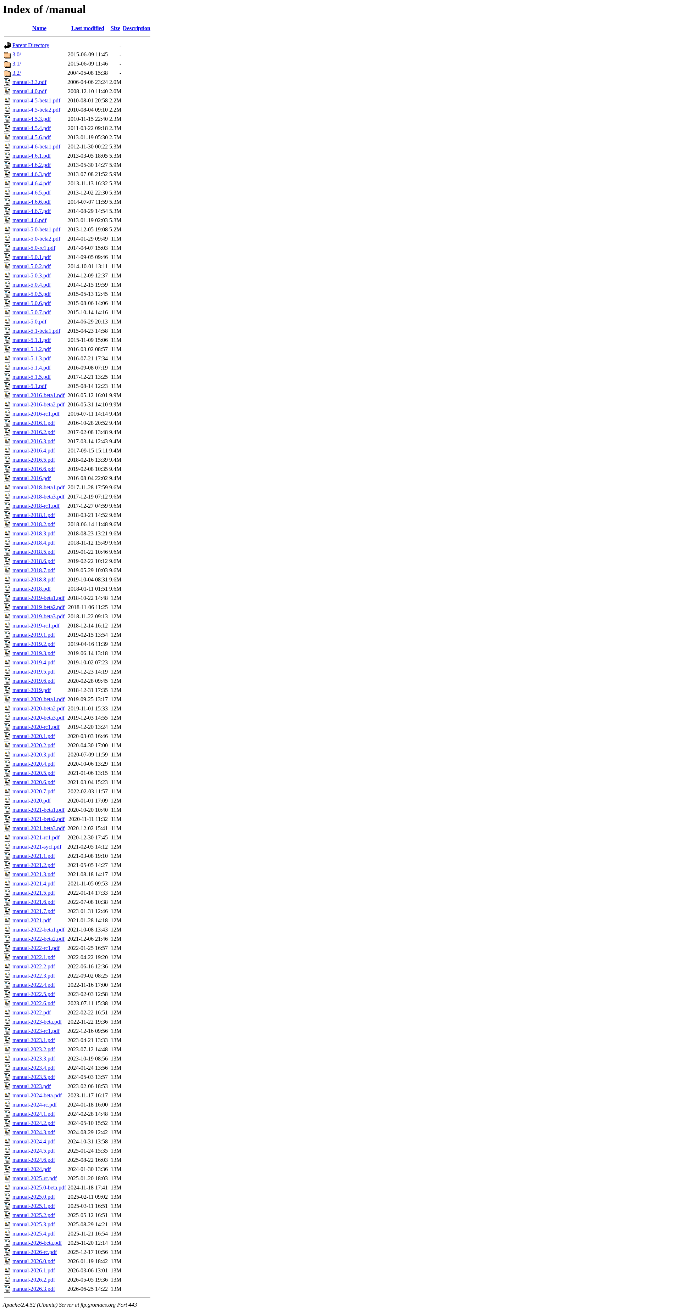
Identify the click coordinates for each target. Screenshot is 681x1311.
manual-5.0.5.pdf (31, 294)
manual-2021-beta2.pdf (38, 819)
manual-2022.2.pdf (33, 966)
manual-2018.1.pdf (33, 515)
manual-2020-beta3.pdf (38, 718)
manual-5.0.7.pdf (31, 312)
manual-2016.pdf (31, 478)
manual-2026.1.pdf (33, 1270)
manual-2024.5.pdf (33, 1151)
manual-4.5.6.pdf (31, 137)
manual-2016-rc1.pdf (36, 414)
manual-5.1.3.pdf (31, 358)
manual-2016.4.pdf (33, 451)
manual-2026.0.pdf (33, 1261)
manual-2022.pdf (31, 1012)
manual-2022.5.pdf (33, 994)
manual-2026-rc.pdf (34, 1252)
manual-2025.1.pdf (33, 1206)
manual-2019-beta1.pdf (38, 598)
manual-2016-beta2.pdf (38, 404)
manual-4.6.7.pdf (31, 211)
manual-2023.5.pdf (33, 1077)
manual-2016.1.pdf (33, 423)
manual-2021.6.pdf (33, 902)
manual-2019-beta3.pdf (38, 616)
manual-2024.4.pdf (33, 1141)
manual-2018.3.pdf (33, 533)
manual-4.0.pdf (29, 91)
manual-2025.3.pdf (33, 1224)
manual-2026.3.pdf (33, 1289)
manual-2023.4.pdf (33, 1068)
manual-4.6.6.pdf (31, 202)
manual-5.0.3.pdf (31, 275)
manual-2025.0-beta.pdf (39, 1188)
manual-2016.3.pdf (33, 441)
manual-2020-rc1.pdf (36, 727)
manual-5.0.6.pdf (31, 303)
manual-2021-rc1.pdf (36, 837)
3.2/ (16, 73)
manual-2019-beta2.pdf (38, 607)
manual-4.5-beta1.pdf (36, 100)
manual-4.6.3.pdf (31, 174)
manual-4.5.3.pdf (31, 119)
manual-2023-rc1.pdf (36, 1031)
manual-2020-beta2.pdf (38, 708)
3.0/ (16, 54)
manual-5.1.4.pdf (31, 368)
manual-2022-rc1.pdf (36, 948)
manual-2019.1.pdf (33, 635)
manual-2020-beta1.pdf (38, 699)
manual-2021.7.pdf (33, 911)
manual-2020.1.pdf (33, 736)
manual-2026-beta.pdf (37, 1243)
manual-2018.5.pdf (33, 552)
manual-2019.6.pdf (33, 681)
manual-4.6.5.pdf (31, 193)
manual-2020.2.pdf (33, 745)
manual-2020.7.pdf (33, 791)
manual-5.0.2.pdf (31, 266)
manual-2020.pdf (31, 801)
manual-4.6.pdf (29, 220)
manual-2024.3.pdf (33, 1132)
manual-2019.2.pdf (33, 644)
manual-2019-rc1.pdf (36, 626)
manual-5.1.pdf (29, 386)
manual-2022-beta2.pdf (38, 939)
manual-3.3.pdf (29, 82)
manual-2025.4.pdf (33, 1234)
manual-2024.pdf (31, 1169)
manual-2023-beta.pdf (37, 1022)
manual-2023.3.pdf (33, 1059)
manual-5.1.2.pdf (31, 349)
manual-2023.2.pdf (33, 1049)
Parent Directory (30, 45)
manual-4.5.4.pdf (31, 128)
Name (39, 28)
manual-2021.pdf (31, 920)
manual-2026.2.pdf (33, 1280)
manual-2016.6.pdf (33, 469)
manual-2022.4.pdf (33, 985)
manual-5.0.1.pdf (31, 257)
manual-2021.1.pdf (33, 856)
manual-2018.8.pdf (33, 579)
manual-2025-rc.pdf (34, 1178)
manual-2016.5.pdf (33, 460)
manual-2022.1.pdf (33, 957)
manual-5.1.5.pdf (31, 377)
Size (115, 28)
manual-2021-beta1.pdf (38, 810)
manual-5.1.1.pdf (31, 340)
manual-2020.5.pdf (33, 773)
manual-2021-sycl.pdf (36, 847)
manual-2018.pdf (31, 589)
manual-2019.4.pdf (33, 662)
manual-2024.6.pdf (33, 1160)
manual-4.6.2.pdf (31, 165)
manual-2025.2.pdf (33, 1215)
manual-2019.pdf (31, 690)
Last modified (87, 28)
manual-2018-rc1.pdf (36, 506)
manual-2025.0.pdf (33, 1197)
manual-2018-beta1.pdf (38, 487)
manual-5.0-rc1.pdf (33, 248)
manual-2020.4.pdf (33, 764)
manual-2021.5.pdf (33, 893)
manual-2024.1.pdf (33, 1114)
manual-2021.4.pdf (33, 883)
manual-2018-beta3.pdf (38, 497)
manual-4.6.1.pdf (31, 156)
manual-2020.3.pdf (33, 755)
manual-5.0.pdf (29, 322)
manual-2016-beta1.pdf (38, 395)
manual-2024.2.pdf (33, 1123)
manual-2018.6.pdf (33, 561)
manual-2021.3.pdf (33, 874)
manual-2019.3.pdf (33, 653)
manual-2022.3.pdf (33, 976)
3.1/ (16, 64)
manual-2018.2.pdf (33, 524)
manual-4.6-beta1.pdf (36, 147)
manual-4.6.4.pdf (31, 183)
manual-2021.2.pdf (33, 865)
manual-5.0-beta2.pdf (36, 239)
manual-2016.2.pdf (33, 432)
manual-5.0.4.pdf (31, 285)
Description (136, 28)
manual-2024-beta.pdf (37, 1095)
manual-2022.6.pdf (33, 1003)
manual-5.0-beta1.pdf (36, 229)
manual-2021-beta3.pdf (38, 828)
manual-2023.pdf (31, 1086)
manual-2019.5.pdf (33, 672)
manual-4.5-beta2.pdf (36, 110)
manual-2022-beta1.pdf (38, 930)
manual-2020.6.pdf (33, 782)
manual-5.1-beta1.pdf (36, 331)
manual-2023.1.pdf (33, 1040)
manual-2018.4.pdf (33, 543)
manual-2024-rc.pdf (34, 1105)
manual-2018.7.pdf (33, 570)
